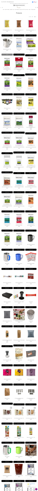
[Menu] (1, 7)
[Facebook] (32, 2)
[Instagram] (34, 2)
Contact (29, 9)
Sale (13, 9)
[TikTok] (36, 2)
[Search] (2, 7)
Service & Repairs (17, 9)
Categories (11, 9)
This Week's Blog (33, 9)
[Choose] (23, 47)
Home (3, 9)
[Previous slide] (14, 315)
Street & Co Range (7, 9)
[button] (33, 17)
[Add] (11, 28)
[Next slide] (23, 315)
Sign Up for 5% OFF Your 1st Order (23, 9)
